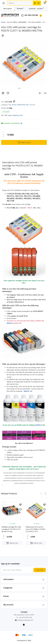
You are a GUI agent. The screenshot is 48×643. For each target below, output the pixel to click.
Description (7, 8)
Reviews (20, 8)
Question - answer (36, 8)
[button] (41, 493)
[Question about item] (21, 123)
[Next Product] (45, 93)
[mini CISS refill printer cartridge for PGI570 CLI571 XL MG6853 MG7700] (24, 63)
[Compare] (3, 93)
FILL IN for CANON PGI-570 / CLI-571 (22, 105)
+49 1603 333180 (31, 15)
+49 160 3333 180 (25, 617)
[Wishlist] (8, 93)
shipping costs (17, 115)
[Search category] (35, 3)
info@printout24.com (25, 620)
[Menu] (3, 3)
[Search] (38, 3)
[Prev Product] (40, 93)
